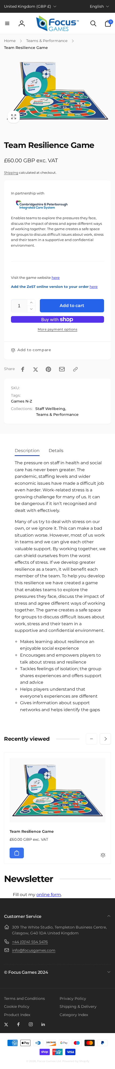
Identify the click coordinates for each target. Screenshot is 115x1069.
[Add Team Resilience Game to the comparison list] (103, 855)
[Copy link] (75, 369)
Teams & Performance (57, 414)
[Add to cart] (17, 853)
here (56, 278)
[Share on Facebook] (22, 369)
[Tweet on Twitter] (35, 369)
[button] (7, 23)
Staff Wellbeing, (50, 408)
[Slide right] (105, 738)
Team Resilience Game (32, 831)
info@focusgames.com (33, 950)
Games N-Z (21, 401)
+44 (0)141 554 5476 (30, 941)
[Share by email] (62, 369)
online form (48, 894)
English (97, 6)
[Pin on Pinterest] (48, 369)
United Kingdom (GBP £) (27, 6)
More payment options (57, 329)
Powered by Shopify (75, 1061)
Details (56, 450)
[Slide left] (91, 738)
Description (27, 450)
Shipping (11, 173)
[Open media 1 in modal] (57, 90)
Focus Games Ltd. (49, 1061)
